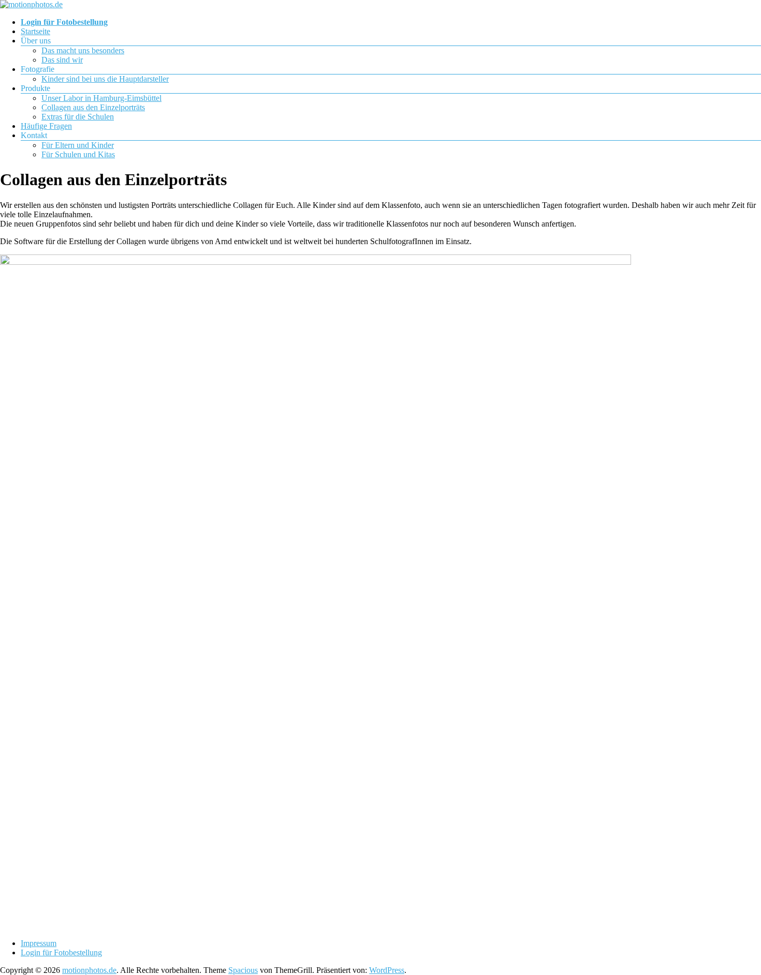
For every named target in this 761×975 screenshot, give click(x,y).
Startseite (35, 31)
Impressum (38, 943)
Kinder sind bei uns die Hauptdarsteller (105, 78)
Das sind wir (62, 59)
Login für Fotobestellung (61, 952)
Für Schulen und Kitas (78, 154)
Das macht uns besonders (82, 50)
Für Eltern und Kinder (77, 145)
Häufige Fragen (46, 126)
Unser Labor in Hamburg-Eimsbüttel (101, 98)
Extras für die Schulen (77, 116)
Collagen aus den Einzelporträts (93, 107)
